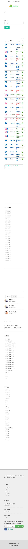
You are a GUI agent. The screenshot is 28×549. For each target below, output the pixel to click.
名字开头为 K (8, 230)
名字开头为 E (8, 218)
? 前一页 (7, 165)
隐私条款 (7, 495)
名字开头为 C (8, 215)
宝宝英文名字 (7, 509)
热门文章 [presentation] (8, 296)
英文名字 (6, 20)
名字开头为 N (8, 236)
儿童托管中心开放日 (16, 1)
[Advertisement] (12, 192)
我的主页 (9, 1)
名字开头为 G (8, 222)
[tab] (8, 296)
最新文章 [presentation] (14, 296)
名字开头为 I (8, 226)
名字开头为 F (8, 220)
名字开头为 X (8, 256)
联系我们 (7, 491)
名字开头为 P (8, 240)
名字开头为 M (8, 234)
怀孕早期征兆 (11, 305)
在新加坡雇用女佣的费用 (9, 503)
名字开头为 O (8, 238)
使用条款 (11, 545)
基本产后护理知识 (12, 311)
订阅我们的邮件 (19, 526)
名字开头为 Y (8, 258)
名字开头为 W (8, 254)
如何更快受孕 (11, 299)
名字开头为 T (8, 248)
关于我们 (7, 487)
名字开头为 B (8, 213)
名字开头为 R (8, 244)
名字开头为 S (8, 246)
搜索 (7, 27)
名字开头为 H (8, 224)
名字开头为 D (8, 217)
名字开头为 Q (8, 242)
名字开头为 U (8, 250)
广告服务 (7, 489)
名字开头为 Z (8, 260)
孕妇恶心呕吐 (7, 515)
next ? (9, 167)
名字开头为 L (8, 232)
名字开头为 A (8, 211)
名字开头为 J (8, 228)
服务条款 (7, 493)
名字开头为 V (8, 252)
